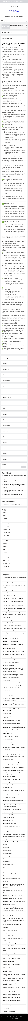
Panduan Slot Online (7, 787)
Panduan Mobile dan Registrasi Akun (11, 764)
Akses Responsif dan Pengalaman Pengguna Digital (14, 577)
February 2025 (6, 557)
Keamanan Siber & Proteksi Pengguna (11, 723)
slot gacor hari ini (7, 369)
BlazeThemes (15, 1018)
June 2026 (5, 512)
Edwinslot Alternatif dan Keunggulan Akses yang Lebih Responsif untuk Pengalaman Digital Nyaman (14, 486)
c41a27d (5, 47)
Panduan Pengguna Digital (9, 782)
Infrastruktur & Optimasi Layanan (10, 641)
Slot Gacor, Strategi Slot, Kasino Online (11, 878)
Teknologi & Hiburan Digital (9, 935)
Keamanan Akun (6, 680)
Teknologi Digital (6, 967)
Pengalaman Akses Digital (9, 797)
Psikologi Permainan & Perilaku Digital (11, 841)
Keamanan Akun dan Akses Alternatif (11, 683)
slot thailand (5, 431)
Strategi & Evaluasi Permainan (9, 913)
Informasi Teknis (6, 635)
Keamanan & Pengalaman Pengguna (11, 662)
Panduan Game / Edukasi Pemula (10, 752)
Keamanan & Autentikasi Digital (10, 660)
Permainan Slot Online (8, 820)
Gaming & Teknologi (7, 620)
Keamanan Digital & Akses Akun (10, 693)
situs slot (5, 403)
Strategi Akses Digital (8, 915)
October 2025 (6, 535)
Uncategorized (6, 1008)
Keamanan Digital (7, 690)
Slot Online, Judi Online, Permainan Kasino (12, 890)
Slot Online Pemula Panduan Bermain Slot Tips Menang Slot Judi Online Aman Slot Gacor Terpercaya (13, 886)
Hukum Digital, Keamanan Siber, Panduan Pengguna (14, 633)
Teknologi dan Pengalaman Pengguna (11, 964)
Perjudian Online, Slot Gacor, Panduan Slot (12, 809)
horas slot (8, 53)
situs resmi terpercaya (8, 856)
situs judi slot (6, 847)
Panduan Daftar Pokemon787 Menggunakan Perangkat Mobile (12, 1)
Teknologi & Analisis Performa (10, 930)
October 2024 (6, 569)
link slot (4, 386)
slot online (5, 881)
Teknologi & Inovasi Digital (9, 945)
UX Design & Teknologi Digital (9, 1011)
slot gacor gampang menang (9, 873)
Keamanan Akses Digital (8, 665)
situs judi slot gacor (7, 850)
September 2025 (6, 538)
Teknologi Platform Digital (9, 991)
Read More (4, 352)
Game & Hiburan (6, 592)
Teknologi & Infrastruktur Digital (10, 943)
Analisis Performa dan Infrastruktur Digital (12, 580)
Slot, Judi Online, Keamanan (9, 904)
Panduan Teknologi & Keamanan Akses (11, 794)
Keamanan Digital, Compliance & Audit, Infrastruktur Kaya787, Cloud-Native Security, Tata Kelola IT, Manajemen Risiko (14, 704)
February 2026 (6, 523)
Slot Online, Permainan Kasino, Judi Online (12, 898)
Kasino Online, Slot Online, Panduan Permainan (13, 651)
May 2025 (5, 549)
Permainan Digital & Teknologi (9, 815)
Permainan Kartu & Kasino (9, 817)
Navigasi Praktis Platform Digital (10, 736)
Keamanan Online (7, 713)
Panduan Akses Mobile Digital (9, 744)
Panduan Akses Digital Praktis (9, 742)
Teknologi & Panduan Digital (9, 956)
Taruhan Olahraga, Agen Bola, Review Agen (12, 924)
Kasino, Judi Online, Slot (8, 657)
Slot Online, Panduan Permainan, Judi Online (13, 895)
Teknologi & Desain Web (8, 933)
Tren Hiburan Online (7, 1006)
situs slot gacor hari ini (8, 864)
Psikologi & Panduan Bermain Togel (11, 839)
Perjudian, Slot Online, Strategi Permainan (12, 812)
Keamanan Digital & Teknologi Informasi (12, 695)
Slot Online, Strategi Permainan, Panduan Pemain (14, 901)
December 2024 (6, 563)
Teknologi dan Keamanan (8, 961)
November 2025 (6, 532)
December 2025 (6, 529)
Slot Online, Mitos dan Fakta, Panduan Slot (12, 893)
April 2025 (5, 552)
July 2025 (5, 543)
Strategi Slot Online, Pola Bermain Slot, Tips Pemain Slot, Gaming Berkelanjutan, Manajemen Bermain (13, 920)
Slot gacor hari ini (7, 397)
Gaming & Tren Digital (8, 623)
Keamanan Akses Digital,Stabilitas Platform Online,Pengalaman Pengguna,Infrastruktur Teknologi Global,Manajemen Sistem (13, 676)
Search (4, 464)
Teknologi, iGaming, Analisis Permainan (12, 1000)
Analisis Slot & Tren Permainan (10, 582)
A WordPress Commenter (9, 504)
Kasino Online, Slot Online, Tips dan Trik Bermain (14, 654)
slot (4, 408)
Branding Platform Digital (8, 590)
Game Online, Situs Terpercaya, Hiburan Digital (13, 605)
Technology (5, 927)
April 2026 (5, 518)
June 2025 (5, 546)
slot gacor (5, 363)
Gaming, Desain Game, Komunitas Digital (12, 625)
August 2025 (5, 540)
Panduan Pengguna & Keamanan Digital (11, 779)
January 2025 (6, 560)
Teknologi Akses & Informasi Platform (11, 958)
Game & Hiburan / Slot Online (9, 595)
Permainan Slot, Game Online (9, 823)
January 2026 (6, 526)
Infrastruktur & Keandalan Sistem (10, 638)
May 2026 (5, 515)
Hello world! (19, 504)
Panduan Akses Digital (8, 739)
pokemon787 (6, 831)
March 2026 (5, 521)
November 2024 (6, 566)
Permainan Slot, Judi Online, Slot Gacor (12, 826)
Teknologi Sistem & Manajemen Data (11, 994)
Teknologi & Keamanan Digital (9, 953)
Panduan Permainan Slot (8, 784)
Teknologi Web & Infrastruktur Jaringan (11, 997)
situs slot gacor (6, 375)
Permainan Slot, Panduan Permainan (11, 829)
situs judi (5, 844)
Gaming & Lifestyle (7, 617)
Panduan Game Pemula (8, 759)
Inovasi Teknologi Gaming (9, 648)
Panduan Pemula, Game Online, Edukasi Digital (13, 767)
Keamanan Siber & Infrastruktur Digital (11, 720)
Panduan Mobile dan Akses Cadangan (11, 762)
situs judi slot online (7, 853)
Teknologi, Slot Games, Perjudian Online (12, 1003)
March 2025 (5, 555)
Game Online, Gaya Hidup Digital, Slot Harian (13, 598)
